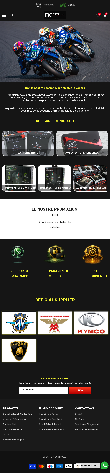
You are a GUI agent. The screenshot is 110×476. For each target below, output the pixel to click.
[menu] (4, 15)
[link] (55, 51)
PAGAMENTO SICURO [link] (58, 273)
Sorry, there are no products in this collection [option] (55, 224)
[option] (55, 263)
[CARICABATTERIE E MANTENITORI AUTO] (54, 178)
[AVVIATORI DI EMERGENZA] (82, 144)
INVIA (80, 390)
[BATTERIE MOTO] (28, 144)
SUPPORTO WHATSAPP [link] (20, 273)
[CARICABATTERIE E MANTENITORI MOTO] (19, 178)
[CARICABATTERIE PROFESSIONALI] (90, 178)
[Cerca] (12, 15)
